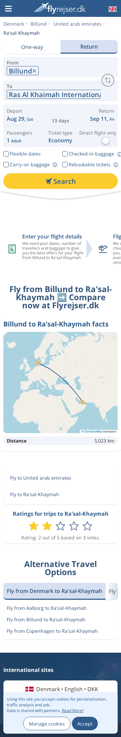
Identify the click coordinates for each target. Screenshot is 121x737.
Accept (84, 723)
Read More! (72, 710)
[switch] (108, 80)
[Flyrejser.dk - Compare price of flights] (60, 8)
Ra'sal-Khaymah (21, 33)
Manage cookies (47, 723)
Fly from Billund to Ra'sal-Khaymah (46, 619)
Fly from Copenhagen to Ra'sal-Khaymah (52, 631)
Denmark (13, 24)
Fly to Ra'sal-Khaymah (34, 494)
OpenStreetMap (93, 431)
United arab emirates (77, 24)
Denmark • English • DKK (67, 689)
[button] (8, 9)
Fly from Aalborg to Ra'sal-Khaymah (47, 608)
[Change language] (112, 9)
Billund (39, 24)
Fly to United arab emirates (40, 478)
